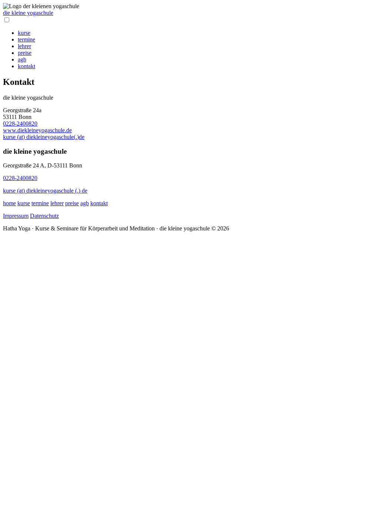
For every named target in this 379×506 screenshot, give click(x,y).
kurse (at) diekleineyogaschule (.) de (45, 190)
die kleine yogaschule (28, 13)
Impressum (15, 216)
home (9, 203)
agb (22, 59)
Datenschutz (44, 216)
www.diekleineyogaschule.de (37, 130)
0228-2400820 (20, 123)
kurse (24, 33)
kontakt (26, 66)
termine (26, 39)
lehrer (24, 46)
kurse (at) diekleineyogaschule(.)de (43, 137)
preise (24, 53)
